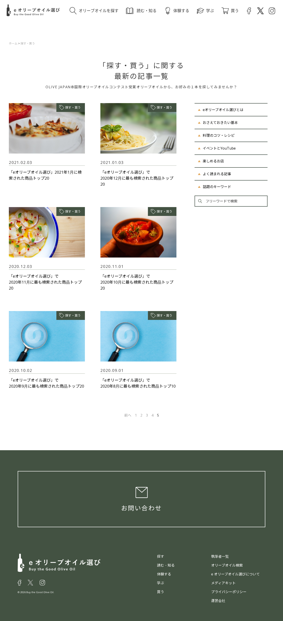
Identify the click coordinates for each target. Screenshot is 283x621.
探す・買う (73, 107)
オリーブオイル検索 (227, 565)
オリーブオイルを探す (99, 11)
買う (235, 11)
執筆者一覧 (220, 556)
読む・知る (147, 11)
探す (160, 556)
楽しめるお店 (213, 161)
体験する (181, 11)
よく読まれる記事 (217, 173)
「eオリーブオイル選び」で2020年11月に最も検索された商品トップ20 (45, 282)
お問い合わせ (141, 508)
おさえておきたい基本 (220, 122)
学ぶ (210, 11)
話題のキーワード (217, 186)
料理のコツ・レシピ (219, 135)
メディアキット (223, 583)
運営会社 (218, 600)
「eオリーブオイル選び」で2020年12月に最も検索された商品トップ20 (136, 178)
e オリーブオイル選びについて (235, 574)
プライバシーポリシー (229, 591)
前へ (127, 415)
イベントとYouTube (219, 148)
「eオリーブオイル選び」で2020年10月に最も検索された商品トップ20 (136, 282)
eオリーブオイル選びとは (223, 109)
